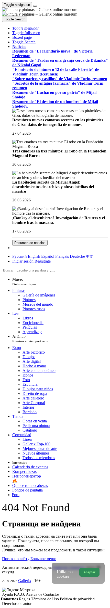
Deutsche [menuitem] (77, 256)
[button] (25, 28)
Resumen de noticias (30, 243)
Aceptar (89, 572)
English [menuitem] (34, 256)
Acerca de (34, 594)
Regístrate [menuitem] (43, 261)
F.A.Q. (20, 594)
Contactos (51, 594)
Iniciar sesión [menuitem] (23, 261)
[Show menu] (35, 6)
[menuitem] (89, 256)
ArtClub (30, 338)
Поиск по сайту (15, 559)
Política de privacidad (77, 599)
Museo (24, 281)
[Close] (52, 271)
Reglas (25, 599)
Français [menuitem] (62, 256)
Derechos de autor (16, 603)
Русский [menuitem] (19, 256)
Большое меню (43, 559)
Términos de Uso (45, 599)
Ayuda (8, 594)
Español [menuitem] (47, 256)
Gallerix (24, 580)
